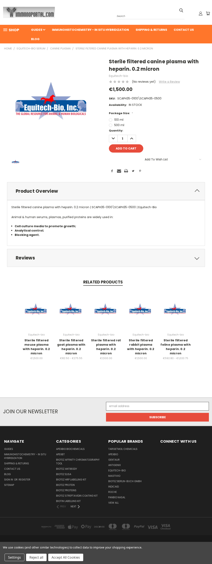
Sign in (9, 479)
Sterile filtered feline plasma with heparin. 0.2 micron (175, 346)
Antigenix (114, 465)
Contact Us (184, 30)
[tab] (106, 191)
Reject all (36, 557)
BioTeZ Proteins (66, 490)
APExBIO (113, 454)
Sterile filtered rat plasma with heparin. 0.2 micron (106, 346)
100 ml (118, 120)
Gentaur (114, 459)
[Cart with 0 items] (208, 13)
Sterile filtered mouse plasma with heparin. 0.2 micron (36, 346)
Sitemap (9, 485)
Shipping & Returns (151, 30)
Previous (206, 551)
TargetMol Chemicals (122, 449)
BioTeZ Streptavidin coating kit (77, 495)
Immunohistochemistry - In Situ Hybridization (90, 30)
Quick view (36, 305)
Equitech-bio (117, 470)
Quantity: (116, 131)
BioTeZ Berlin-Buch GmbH (125, 481)
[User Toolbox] (201, 13)
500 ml (119, 125)
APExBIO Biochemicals (70, 449)
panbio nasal (116, 497)
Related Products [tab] (103, 282)
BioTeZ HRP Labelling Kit (71, 479)
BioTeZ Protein (65, 485)
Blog (35, 39)
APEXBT (60, 454)
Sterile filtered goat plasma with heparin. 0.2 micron (71, 346)
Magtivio (114, 476)
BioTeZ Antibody (66, 469)
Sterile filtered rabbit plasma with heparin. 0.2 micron (140, 346)
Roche (112, 492)
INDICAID (113, 486)
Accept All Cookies (66, 557)
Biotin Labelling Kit (68, 501)
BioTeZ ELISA (63, 474)
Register (24, 479)
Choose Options (36, 313)
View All (113, 502)
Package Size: (121, 113)
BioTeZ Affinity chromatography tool (78, 461)
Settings (14, 557)
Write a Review (169, 82)
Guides (37, 30)
